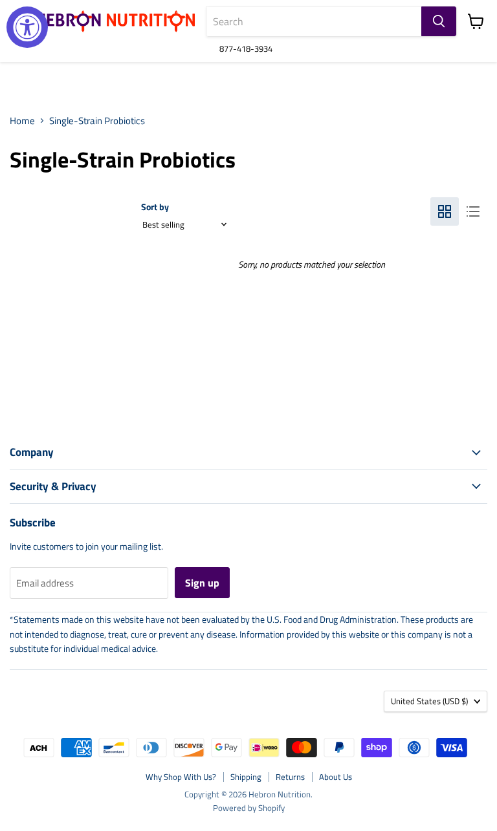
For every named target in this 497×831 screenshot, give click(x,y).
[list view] (473, 211)
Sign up (202, 582)
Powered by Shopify (249, 807)
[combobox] (313, 21)
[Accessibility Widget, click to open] (27, 27)
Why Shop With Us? (181, 776)
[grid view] (444, 211)
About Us (335, 776)
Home (22, 120)
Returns (290, 776)
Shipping (245, 776)
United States (429, 701)
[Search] (438, 21)
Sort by (155, 206)
